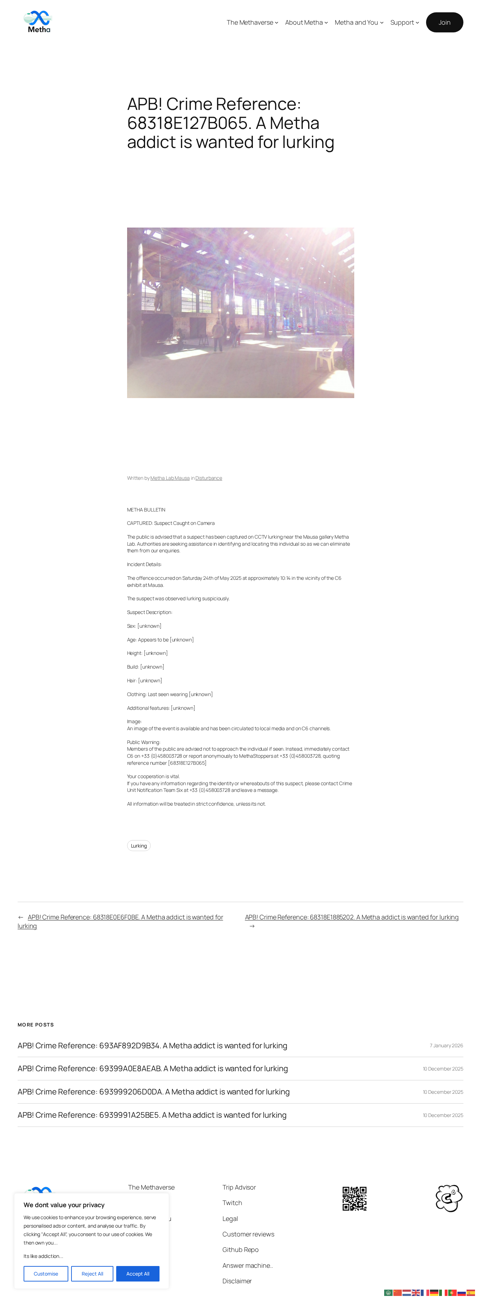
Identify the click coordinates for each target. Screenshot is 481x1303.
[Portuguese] (452, 1292)
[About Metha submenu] (326, 22)
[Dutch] (407, 1292)
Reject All (92, 1273)
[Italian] (443, 1292)
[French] (425, 1292)
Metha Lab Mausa (170, 477)
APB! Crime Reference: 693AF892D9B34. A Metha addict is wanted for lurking (152, 1045)
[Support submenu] (417, 22)
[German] (434, 1292)
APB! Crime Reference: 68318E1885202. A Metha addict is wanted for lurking (352, 917)
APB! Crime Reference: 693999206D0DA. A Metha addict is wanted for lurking (154, 1091)
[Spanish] (471, 1292)
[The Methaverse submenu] (277, 22)
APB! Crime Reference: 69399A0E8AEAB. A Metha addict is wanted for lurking (153, 1068)
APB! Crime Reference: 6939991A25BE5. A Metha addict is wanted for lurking (152, 1115)
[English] (416, 1292)
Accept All (137, 1273)
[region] (91, 1241)
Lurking (139, 845)
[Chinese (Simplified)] (397, 1292)
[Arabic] (388, 1292)
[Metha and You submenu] (382, 22)
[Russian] (462, 1292)
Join (445, 22)
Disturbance (208, 477)
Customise (46, 1273)
